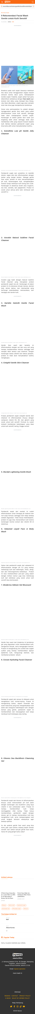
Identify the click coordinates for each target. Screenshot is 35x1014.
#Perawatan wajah (16, 908)
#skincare (26, 908)
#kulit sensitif (11, 905)
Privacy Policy (25, 996)
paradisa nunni (21, 898)
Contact (14, 996)
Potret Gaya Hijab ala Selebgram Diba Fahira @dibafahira (24, 894)
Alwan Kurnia (10, 927)
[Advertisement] (17, 44)
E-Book (8, 998)
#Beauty (4, 905)
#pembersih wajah (21, 905)
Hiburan (8, 6)
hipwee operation (19, 969)
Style (30, 6)
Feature (3, 6)
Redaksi (7, 996)
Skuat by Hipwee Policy (21, 998)
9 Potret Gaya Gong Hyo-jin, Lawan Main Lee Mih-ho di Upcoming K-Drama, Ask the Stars (8, 895)
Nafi (13, 21)
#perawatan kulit (5, 908)
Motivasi (20, 6)
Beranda (3, 12)
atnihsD (3, 900)
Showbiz (26, 6)
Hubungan (14, 6)
